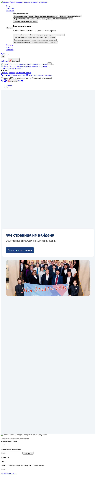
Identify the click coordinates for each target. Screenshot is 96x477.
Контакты (9, 50)
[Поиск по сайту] (3, 56)
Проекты (9, 45)
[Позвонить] (2, 54)
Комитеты (10, 11)
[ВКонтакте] (7, 54)
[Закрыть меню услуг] (14, 12)
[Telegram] (8, 54)
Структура (10, 8)
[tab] (23, 16)
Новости (9, 47)
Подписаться (28, 453)
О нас (8, 6)
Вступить (15, 61)
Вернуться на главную (20, 250)
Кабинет (4, 61)
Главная (9, 85)
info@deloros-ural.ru (8, 473)
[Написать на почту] (4, 54)
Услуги (9, 28)
